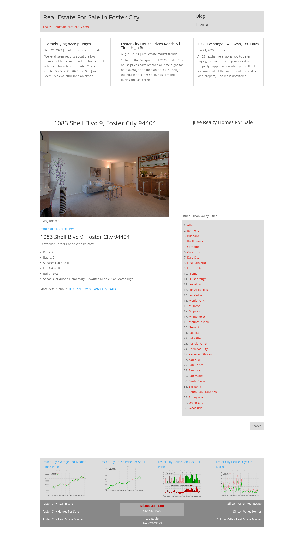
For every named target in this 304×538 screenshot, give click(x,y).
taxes (221, 50)
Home (202, 24)
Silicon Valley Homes (247, 511)
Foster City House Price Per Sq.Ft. (123, 462)
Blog (200, 16)
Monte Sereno (198, 317)
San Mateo (196, 376)
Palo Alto (195, 338)
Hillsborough (198, 279)
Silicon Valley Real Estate (244, 504)
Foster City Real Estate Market (63, 519)
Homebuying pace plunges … (69, 43)
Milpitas (194, 311)
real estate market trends (83, 50)
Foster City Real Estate (57, 504)
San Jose (194, 370)
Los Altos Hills (198, 290)
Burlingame (195, 241)
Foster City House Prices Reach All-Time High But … (151, 45)
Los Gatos (195, 295)
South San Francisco (203, 392)
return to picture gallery (57, 229)
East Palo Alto (196, 263)
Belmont (193, 230)
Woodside (195, 408)
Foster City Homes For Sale (60, 511)
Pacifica (194, 333)
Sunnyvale (196, 397)
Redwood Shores (200, 354)
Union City (196, 403)
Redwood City (198, 349)
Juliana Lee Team (152, 506)
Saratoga (195, 386)
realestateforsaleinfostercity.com (66, 27)
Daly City (193, 257)
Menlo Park (196, 300)
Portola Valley (198, 343)
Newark (194, 327)
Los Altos (195, 284)
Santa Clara (197, 381)
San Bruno (196, 360)
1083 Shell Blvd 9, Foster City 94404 (91, 289)
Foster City (194, 268)
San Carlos (196, 365)
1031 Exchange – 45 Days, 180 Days (228, 43)
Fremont (194, 274)
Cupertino (194, 252)
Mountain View (199, 322)
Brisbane (193, 236)
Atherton (193, 225)
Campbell (193, 247)
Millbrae (194, 306)
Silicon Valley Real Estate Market (239, 519)
